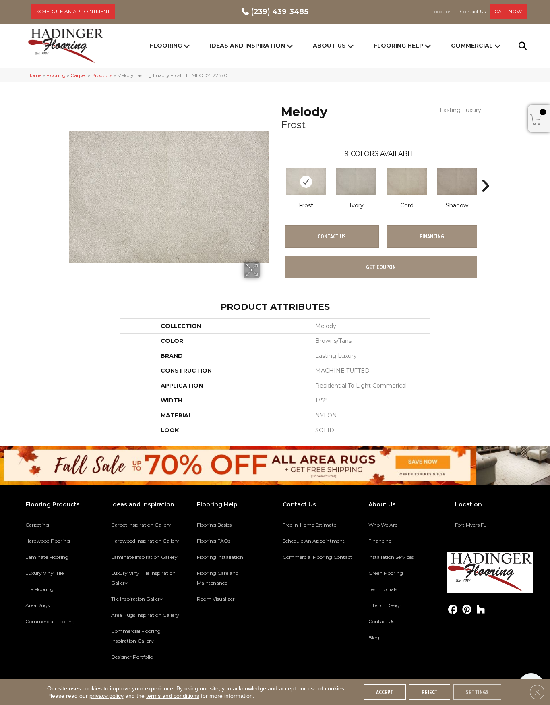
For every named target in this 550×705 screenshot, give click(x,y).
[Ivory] (356, 181)
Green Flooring (385, 573)
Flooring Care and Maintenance (217, 578)
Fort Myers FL (470, 525)
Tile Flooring (39, 589)
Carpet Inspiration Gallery (141, 525)
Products (101, 75)
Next (485, 174)
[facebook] (453, 610)
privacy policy (106, 696)
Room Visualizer (216, 599)
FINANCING (432, 236)
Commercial (472, 45)
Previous (277, 174)
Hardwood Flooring (47, 541)
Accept (384, 692)
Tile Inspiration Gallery (137, 599)
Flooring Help (398, 45)
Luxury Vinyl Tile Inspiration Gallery (143, 578)
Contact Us (332, 236)
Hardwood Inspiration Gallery (145, 541)
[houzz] (481, 610)
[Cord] (407, 181)
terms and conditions (172, 696)
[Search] (518, 46)
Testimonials (382, 589)
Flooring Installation (220, 557)
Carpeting (37, 525)
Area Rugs (37, 605)
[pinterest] (467, 610)
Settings (477, 692)
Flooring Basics (214, 525)
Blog (373, 637)
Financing (380, 541)
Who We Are (382, 525)
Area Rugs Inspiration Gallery (145, 615)
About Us (329, 45)
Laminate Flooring (46, 557)
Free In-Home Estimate (309, 525)
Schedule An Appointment (314, 541)
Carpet (78, 75)
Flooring (166, 45)
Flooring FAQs (213, 541)
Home (34, 75)
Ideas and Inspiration (247, 45)
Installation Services (391, 557)
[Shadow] (457, 181)
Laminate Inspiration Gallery (144, 557)
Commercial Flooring (50, 621)
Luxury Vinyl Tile (44, 573)
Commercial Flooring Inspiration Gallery (136, 636)
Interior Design (385, 605)
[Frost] (306, 181)
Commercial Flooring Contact (317, 557)
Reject (430, 692)
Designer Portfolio (132, 657)
